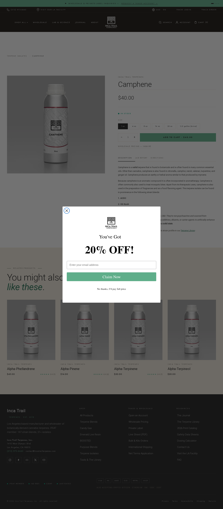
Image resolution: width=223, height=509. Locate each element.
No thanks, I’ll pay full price (111, 288)
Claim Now (112, 276)
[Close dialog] (67, 211)
